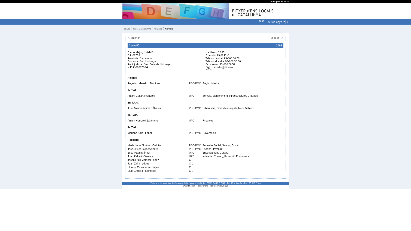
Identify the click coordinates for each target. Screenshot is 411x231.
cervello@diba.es (222, 67)
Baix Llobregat (148, 61)
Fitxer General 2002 (142, 29)
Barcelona (146, 58)
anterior (135, 37)
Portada (126, 29)
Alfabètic (158, 29)
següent (276, 37)
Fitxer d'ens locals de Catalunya (212, 186)
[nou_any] (287, 21)
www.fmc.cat (189, 186)
